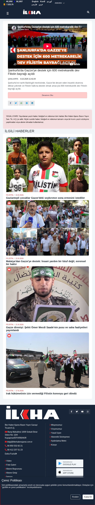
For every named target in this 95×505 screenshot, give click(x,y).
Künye (54, 445)
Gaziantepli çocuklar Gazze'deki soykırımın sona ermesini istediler (45, 198)
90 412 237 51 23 (15, 450)
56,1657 (19, 1)
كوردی (49, 1)
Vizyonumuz (56, 429)
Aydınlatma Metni (58, 441)
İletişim (9, 477)
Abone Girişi (11, 473)
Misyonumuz (56, 425)
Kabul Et (88, 497)
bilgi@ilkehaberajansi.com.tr (19, 442)
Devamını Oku (47, 95)
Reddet (75, 497)
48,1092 (9, 1)
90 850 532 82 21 (15, 446)
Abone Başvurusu (14, 469)
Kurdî (42, 1)
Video (9, 461)
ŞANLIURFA (13, 79)
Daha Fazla (10, 454)
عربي (41, 4)
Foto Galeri (11, 465)
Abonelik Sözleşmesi (60, 437)
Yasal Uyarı (56, 433)
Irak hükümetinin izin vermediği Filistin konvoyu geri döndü (41, 393)
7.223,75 (9, 4)
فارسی (34, 4)
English (35, 1)
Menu (8, 13)
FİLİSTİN (9, 195)
